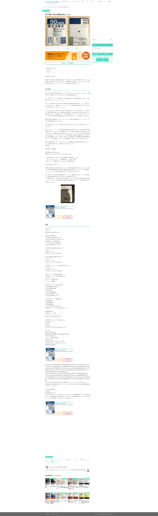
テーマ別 (73, 1)
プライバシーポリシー (55, 514)
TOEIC (78, 1)
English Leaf (103, 514)
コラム (104, 1)
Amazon (59, 217)
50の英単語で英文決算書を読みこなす (63, 206)
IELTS (87, 1)
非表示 (53, 68)
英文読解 (99, 1)
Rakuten (67, 217)
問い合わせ (47, 514)
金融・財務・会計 (49, 456)
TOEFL (83, 1)
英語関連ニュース (111, 1)
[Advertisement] (67, 436)
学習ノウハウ (93, 1)
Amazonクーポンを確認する (67, 63)
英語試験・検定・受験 (65, 1)
